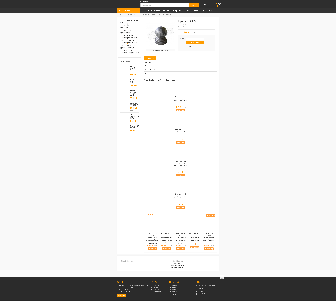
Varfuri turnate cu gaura (128, 25)
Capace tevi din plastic (127, 49)
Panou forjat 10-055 (195, 234)
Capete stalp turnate (127, 30)
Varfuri (123, 22)
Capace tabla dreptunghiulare (130, 37)
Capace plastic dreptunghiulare (130, 52)
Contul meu (174, 285)
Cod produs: (180, 25)
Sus (222, 278)
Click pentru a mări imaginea (161, 50)
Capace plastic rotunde (128, 54)
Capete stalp (124, 27)
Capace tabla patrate (128, 35)
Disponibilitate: (181, 27)
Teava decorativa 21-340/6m (177, 265)
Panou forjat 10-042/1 (166, 234)
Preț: (179, 32)
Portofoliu (165, 10)
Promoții (157, 10)
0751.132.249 (201, 288)
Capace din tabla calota (127, 47)
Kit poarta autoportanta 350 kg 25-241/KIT (133, 93)
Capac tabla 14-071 (180, 162)
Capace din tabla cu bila (140, 14)
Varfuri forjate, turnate (128, 24)
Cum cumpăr (157, 293)
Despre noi (188, 10)
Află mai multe (121, 296)
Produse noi (149, 10)
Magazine (156, 287)
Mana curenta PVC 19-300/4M (134, 104)
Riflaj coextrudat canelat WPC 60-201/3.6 (134, 116)
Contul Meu (204, 5)
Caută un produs (175, 293)
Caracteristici (150, 58)
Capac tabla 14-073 (180, 129)
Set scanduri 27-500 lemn (134, 127)
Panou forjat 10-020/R (152, 234)
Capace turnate (125, 32)
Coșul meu (174, 287)
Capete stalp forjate (127, 29)
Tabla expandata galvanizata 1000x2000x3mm (134, 69)
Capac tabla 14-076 (180, 97)
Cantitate (181, 38)
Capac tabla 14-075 (175, 264)
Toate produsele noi (210, 215)
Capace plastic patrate (128, 50)
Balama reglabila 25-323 (177, 267)
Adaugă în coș (195, 42)
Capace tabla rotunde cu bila (153, 14)
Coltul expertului (158, 291)
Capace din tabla (126, 34)
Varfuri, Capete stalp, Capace (127, 14)
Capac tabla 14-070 (180, 194)
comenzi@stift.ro (202, 294)
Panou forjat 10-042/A (181, 234)
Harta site (174, 295)
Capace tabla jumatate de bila (129, 45)
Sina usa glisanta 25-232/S (133, 81)
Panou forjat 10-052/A (209, 234)
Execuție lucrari (177, 10)
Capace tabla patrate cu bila (129, 42)
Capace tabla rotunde (128, 39)
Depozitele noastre (200, 10)
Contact (211, 10)
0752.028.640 (201, 291)
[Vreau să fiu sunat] (186, 46)
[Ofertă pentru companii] (190, 46)
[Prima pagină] (118, 14)
